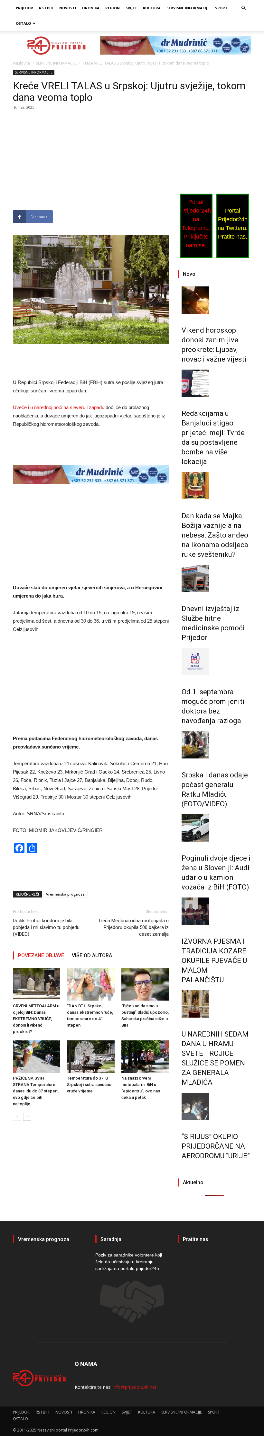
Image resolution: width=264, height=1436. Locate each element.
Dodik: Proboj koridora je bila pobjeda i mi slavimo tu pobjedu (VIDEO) (46, 927)
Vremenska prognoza (65, 894)
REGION (112, 7)
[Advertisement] (91, 163)
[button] (243, 8)
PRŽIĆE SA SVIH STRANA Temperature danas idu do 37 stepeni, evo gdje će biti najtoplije (36, 1091)
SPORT (221, 7)
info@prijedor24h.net (134, 1387)
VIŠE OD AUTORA (92, 955)
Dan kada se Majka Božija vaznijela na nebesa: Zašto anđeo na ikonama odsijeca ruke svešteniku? (215, 535)
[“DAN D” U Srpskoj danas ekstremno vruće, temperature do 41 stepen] (90, 984)
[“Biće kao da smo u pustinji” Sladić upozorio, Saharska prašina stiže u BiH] (145, 984)
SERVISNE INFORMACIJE (187, 7)
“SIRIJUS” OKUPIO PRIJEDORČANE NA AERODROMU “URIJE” (216, 1146)
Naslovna (21, 63)
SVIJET (131, 7)
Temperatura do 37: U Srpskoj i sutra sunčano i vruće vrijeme (90, 1084)
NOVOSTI (67, 7)
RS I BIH (46, 7)
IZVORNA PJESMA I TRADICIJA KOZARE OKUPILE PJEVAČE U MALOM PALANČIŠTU (214, 960)
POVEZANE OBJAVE (41, 955)
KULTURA (152, 7)
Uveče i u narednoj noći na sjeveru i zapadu (58, 407)
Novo (189, 274)
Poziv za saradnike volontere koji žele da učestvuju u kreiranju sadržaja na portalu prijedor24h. (128, 1261)
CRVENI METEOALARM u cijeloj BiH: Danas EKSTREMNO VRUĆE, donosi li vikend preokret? (36, 1018)
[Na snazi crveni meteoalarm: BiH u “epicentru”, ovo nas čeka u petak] (145, 1056)
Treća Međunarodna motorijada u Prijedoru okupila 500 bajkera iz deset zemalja (133, 927)
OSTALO (23, 23)
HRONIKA (90, 7)
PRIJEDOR (24, 7)
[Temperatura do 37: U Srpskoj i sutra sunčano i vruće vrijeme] (90, 1056)
